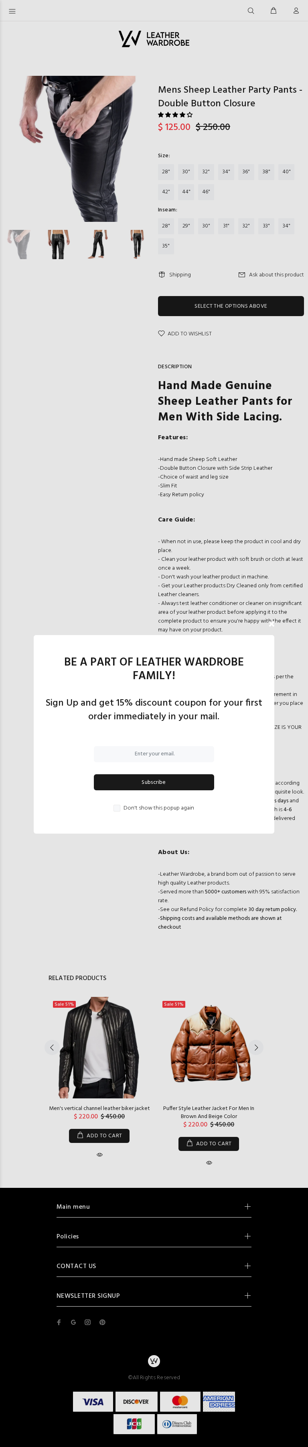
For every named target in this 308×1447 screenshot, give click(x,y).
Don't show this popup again (159, 808)
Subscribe (154, 782)
